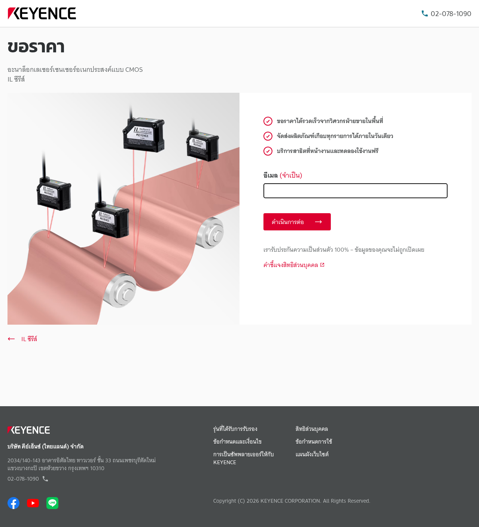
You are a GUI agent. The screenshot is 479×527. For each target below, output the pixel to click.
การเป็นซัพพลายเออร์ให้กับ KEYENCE (243, 458)
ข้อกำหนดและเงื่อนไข (237, 442)
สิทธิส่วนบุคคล (312, 429)
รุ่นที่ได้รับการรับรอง (235, 429)
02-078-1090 (451, 14)
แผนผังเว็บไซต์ (312, 455)
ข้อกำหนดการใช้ (314, 442)
